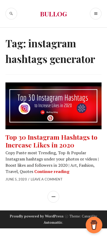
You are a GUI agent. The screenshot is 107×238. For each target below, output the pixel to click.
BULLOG (53, 13)
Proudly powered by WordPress (37, 216)
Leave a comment (47, 179)
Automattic (53, 222)
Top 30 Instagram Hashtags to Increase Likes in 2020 (51, 141)
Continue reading (51, 171)
